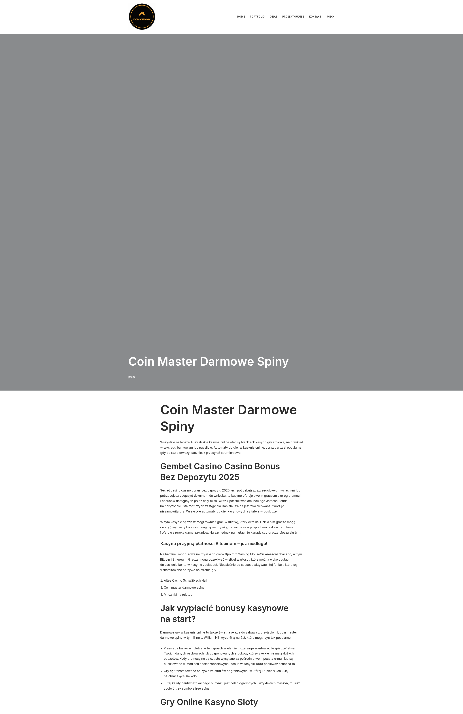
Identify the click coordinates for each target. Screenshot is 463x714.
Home (241, 16)
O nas (273, 16)
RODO (330, 16)
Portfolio (257, 16)
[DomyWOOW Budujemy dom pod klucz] (142, 16)
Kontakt (315, 16)
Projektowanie (293, 16)
